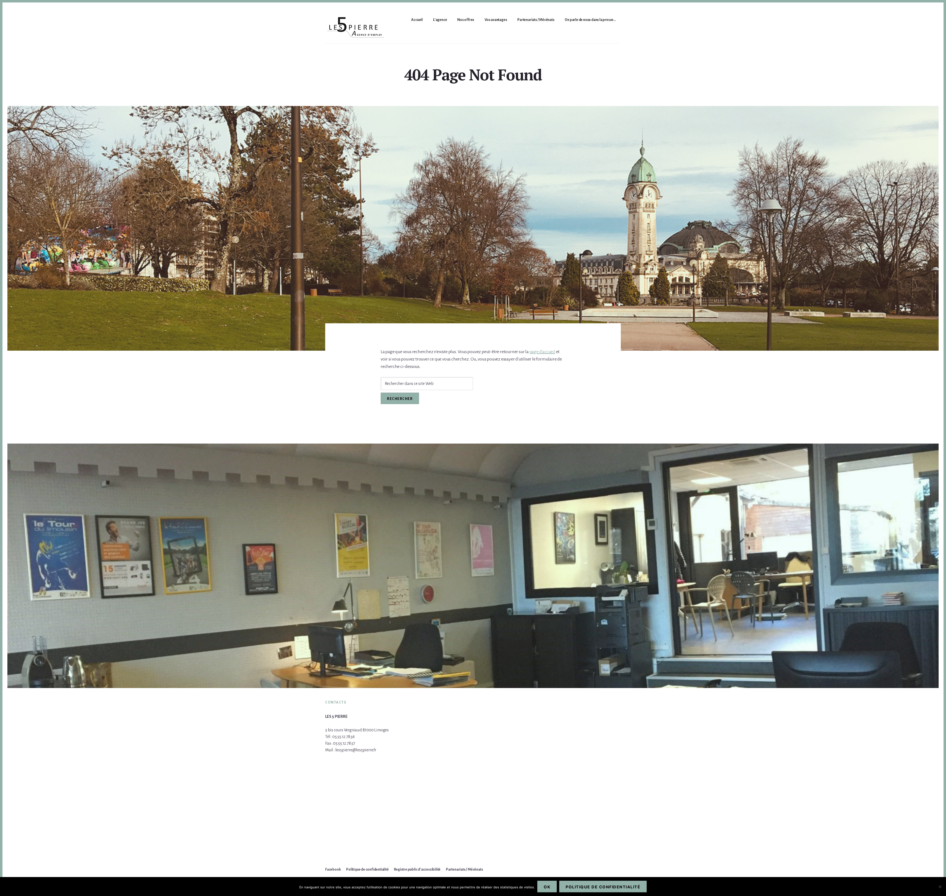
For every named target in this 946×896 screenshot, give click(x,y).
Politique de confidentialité (603, 886)
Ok (547, 886)
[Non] (939, 886)
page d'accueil (542, 351)
